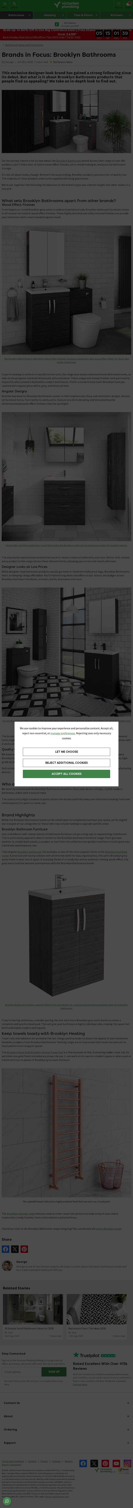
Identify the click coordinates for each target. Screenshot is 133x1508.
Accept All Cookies (67, 774)
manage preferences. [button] (63, 733)
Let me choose (66, 752)
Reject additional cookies (66, 763)
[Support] (7, 1501)
